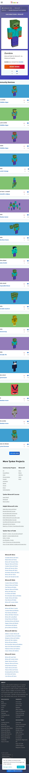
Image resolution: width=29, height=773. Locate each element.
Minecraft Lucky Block (11, 617)
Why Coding (19, 709)
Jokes (4, 475)
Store (2, 717)
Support (3, 705)
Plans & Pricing (20, 713)
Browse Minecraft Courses (9, 511)
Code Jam (3, 739)
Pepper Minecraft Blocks (11, 623)
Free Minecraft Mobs (10, 600)
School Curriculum (21, 724)
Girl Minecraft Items (10, 674)
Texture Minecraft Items (11, 670)
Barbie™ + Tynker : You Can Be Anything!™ (13, 533)
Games (4, 483)
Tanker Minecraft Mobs (11, 598)
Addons (4, 10)
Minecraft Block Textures (11, 615)
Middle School (20, 730)
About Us (3, 703)
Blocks (20, 473)
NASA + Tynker (6, 538)
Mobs (20, 479)
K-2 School (19, 736)
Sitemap (3, 713)
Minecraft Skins (5, 726)
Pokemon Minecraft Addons (12, 648)
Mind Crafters (6, 501)
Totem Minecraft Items (11, 667)
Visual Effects (6, 473)
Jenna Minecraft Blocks (11, 627)
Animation (5, 481)
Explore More (14, 453)
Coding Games (5, 722)
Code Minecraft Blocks (11, 625)
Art (3, 470)
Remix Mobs (14, 67)
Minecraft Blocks (5, 732)
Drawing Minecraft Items (11, 672)
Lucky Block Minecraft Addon (13, 636)
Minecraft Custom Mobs (11, 602)
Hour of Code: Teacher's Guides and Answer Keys (14, 544)
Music (4, 487)
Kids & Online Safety (6, 757)
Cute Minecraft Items (10, 676)
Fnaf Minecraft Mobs (10, 587)
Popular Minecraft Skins (11, 564)
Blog (2, 701)
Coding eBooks (5, 715)
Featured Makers (20, 711)
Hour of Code (5, 741)
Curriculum (19, 703)
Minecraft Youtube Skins (11, 562)
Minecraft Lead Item (10, 657)
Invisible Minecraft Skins (11, 557)
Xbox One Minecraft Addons (12, 646)
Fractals (5, 479)
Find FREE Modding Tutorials (9, 520)
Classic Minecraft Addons (12, 651)
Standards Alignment (21, 739)
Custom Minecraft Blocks (11, 610)
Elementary (19, 728)
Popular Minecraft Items (11, 663)
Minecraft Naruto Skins (11, 568)
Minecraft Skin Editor (7, 728)
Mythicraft (5, 499)
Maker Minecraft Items (11, 661)
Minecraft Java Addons (11, 642)
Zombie (21, 62)
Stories (4, 485)
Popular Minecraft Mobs (11, 589)
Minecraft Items (5, 736)
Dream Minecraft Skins (11, 570)
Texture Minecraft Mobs (11, 585)
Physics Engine (6, 477)
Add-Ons (21, 475)
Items (20, 477)
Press (2, 707)
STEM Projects (20, 745)
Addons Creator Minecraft (12, 634)
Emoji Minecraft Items (11, 665)
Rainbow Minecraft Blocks (12, 621)
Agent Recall (6, 497)
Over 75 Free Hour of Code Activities (11, 542)
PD (16, 741)
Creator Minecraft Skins (11, 566)
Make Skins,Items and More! (9, 509)
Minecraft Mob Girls (10, 591)
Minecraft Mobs (5, 730)
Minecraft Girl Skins (10, 574)
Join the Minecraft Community (10, 513)
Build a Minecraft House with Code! (11, 517)
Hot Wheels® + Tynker (8, 540)
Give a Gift (19, 705)
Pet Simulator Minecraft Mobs (13, 596)
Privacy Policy (6, 756)
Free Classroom (20, 726)
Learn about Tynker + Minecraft (14, 14)
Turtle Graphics (6, 490)
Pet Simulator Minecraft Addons (13, 644)
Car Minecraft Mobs (10, 593)
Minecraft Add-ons (6, 734)
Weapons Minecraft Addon (12, 638)
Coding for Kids (8, 8)
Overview (18, 701)
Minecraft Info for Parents (9, 524)
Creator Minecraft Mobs (11, 583)
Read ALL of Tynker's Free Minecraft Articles (13, 526)
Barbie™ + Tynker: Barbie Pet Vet (10, 536)
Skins (20, 470)
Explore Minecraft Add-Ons (9, 515)
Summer (18, 717)
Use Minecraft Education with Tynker (11, 522)
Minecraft (17, 8)
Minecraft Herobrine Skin (12, 576)
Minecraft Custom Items (11, 659)
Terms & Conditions (6, 754)
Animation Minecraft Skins (12, 572)
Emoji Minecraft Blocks (11, 619)
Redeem (18, 707)
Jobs (2, 709)
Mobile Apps (4, 711)
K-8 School (19, 738)
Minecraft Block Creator (11, 608)
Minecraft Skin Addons (11, 640)
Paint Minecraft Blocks (11, 612)
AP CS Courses (20, 734)
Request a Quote (20, 747)
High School (19, 732)
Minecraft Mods (5, 738)
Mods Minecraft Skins (11, 559)
